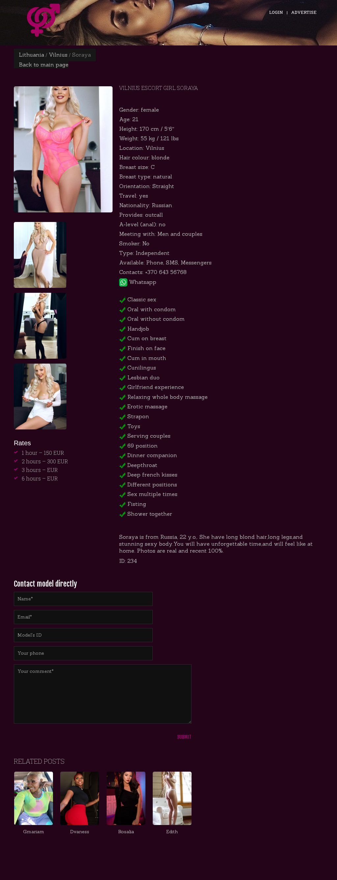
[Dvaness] (79, 798)
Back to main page (43, 64)
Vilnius (58, 54)
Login (276, 12)
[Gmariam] (33, 798)
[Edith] (172, 798)
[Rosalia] (126, 798)
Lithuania (31, 54)
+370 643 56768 (166, 272)
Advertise (304, 12)
